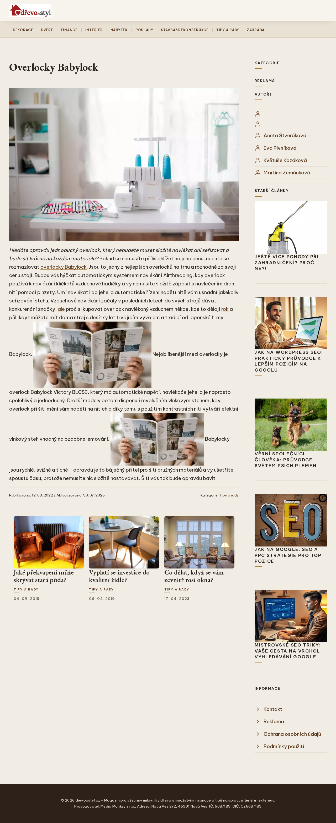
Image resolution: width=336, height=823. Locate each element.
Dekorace (23, 30)
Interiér (94, 30)
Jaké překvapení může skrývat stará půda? (44, 576)
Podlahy (144, 30)
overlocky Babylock (63, 267)
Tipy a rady (227, 30)
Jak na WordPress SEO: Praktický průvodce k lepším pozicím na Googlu (289, 361)
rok (225, 309)
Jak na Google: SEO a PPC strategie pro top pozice (288, 555)
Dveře (47, 30)
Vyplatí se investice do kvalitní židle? (119, 576)
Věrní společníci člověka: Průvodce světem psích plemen (286, 459)
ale (61, 309)
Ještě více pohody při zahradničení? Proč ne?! (287, 262)
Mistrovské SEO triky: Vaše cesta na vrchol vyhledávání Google (288, 651)
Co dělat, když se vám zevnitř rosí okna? (194, 576)
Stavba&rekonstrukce (185, 30)
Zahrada (256, 30)
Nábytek (119, 30)
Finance (69, 30)
